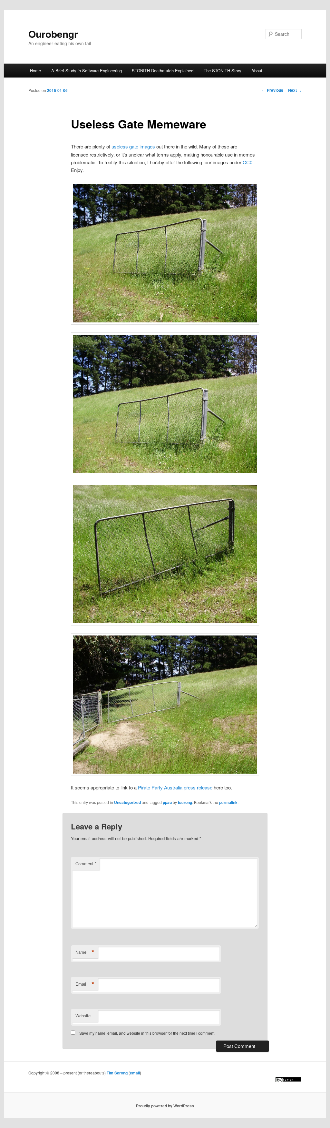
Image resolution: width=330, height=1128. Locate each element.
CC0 (247, 162)
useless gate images (133, 146)
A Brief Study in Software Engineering (86, 70)
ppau (167, 802)
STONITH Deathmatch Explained (162, 70)
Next (295, 90)
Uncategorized (127, 802)
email (135, 1073)
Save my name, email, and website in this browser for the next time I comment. (147, 1033)
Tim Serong (117, 1073)
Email (84, 984)
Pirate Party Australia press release (175, 787)
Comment (85, 863)
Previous (272, 90)
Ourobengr (53, 34)
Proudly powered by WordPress (165, 1106)
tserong (185, 802)
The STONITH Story (222, 70)
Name (84, 952)
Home (35, 70)
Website (83, 1015)
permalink (228, 802)
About (256, 70)
